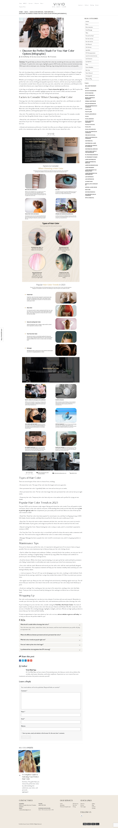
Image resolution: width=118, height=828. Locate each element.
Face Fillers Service (90, 114)
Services (30, 3)
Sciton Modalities (89, 67)
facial (87, 116)
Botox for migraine (90, 90)
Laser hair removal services (91, 56)
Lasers (61, 803)
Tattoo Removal (89, 73)
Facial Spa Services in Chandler (91, 132)
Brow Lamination (89, 27)
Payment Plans (22, 6)
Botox (87, 24)
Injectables (62, 805)
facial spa (88, 127)
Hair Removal (89, 44)
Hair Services (44, 57)
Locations (80, 5)
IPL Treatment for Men (91, 157)
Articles (87, 21)
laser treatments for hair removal (91, 174)
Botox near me (89, 93)
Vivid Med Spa (26, 57)
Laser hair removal (90, 159)
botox (87, 88)
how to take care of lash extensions (91, 152)
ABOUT (24, 3)
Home (20, 3)
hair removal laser (90, 143)
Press (87, 64)
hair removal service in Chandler (91, 146)
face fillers (88, 111)
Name (23, 712)
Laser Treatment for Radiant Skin (90, 170)
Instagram (82, 816)
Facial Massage (89, 30)
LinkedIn (26, 661)
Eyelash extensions (90, 103)
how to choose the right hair (57, 89)
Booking (92, 5)
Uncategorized (89, 76)
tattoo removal (89, 197)
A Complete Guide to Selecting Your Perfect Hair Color (30, 777)
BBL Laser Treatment (90, 86)
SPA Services (75, 803)
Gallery (86, 5)
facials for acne (90, 124)
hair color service (89, 41)
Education (37, 3)
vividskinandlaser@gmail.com (25, 810)
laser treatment (89, 167)
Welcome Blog (89, 79)
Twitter (23, 661)
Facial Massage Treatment (89, 121)
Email (31, 661)
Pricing (74, 806)
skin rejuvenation (90, 192)
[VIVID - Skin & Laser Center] (59, 5)
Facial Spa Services (90, 129)
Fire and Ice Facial (89, 36)
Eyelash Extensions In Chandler (91, 106)
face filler (88, 109)
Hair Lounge (83, 806)
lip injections (89, 181)
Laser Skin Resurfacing (91, 165)
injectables (88, 50)
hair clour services (36, 57)
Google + (28, 661)
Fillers (87, 33)
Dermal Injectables (90, 101)
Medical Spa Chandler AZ (91, 184)
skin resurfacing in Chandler (90, 195)
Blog (93, 805)
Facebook (20, 661)
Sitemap (93, 808)
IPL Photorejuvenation (90, 53)
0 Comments (53, 57)
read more (25, 792)
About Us (82, 803)
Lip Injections (88, 61)
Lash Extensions (89, 179)
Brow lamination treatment (90, 98)
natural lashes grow (91, 187)
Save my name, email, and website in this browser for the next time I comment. (44, 733)
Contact (97, 5)
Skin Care (88, 70)
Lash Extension (89, 58)
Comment (24, 691)
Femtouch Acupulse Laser (65, 806)
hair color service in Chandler (91, 138)
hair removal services (91, 149)
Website (23, 726)
